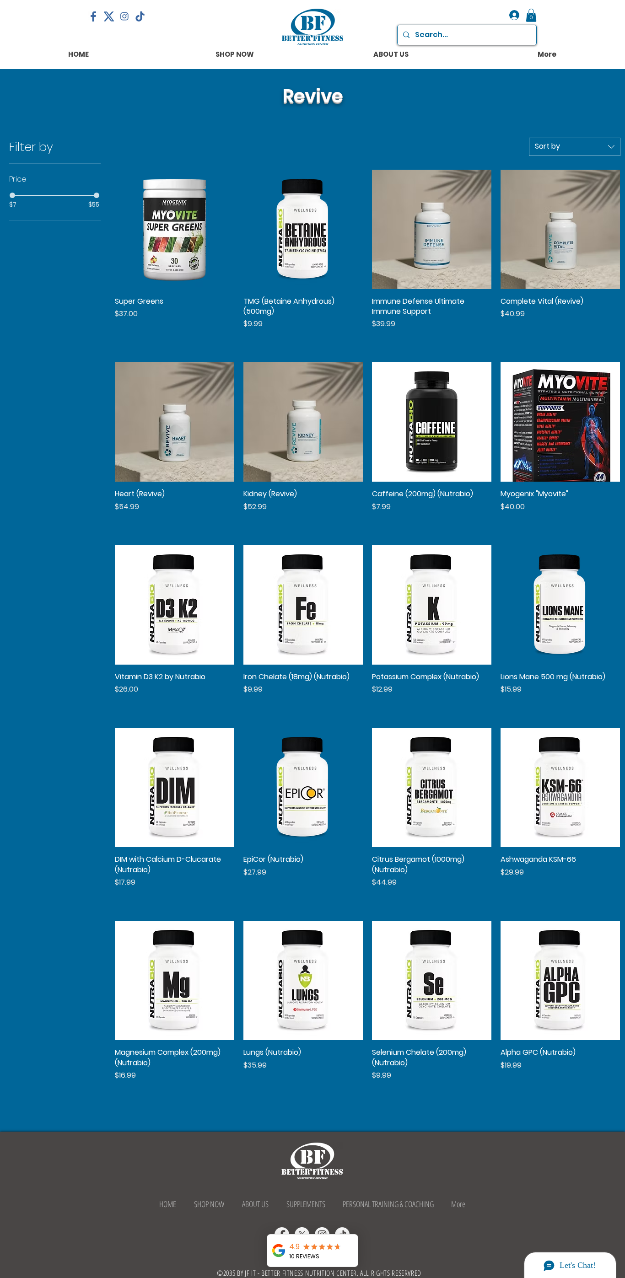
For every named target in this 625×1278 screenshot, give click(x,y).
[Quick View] (174, 229)
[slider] (12, 195)
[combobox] (574, 147)
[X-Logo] (109, 16)
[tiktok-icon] (140, 16)
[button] (531, 15)
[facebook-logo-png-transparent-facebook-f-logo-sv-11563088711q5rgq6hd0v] (93, 16)
